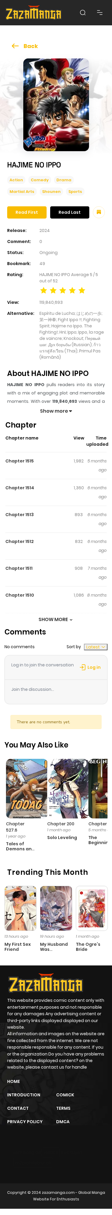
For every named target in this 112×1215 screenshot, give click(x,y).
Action (16, 180)
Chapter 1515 (19, 461)
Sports (75, 191)
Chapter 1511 (19, 568)
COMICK (65, 1095)
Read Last (70, 212)
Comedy (40, 180)
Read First (27, 212)
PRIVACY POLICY (25, 1122)
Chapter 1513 (19, 515)
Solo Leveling (62, 838)
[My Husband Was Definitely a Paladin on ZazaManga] (56, 908)
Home (13, 1081)
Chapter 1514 (19, 488)
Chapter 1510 (19, 595)
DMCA (63, 1122)
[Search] (82, 12)
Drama (63, 180)
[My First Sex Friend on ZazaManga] (20, 908)
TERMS (63, 1108)
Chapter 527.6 (15, 827)
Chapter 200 (60, 824)
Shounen (51, 191)
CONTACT (18, 1108)
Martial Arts (22, 191)
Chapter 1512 (19, 541)
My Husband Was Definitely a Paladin (54, 951)
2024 (44, 230)
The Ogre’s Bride (88, 946)
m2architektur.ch (33, 1163)
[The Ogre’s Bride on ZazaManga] (92, 908)
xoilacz (50, 1152)
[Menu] (100, 12)
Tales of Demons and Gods (20, 849)
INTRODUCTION (23, 1095)
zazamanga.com (58, 1192)
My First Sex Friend (17, 946)
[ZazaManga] (33, 13)
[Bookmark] (99, 212)
